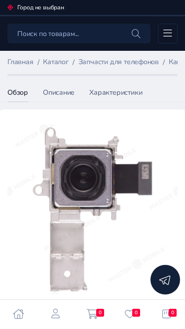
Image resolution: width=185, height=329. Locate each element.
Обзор (17, 92)
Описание (58, 92)
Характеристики (115, 92)
